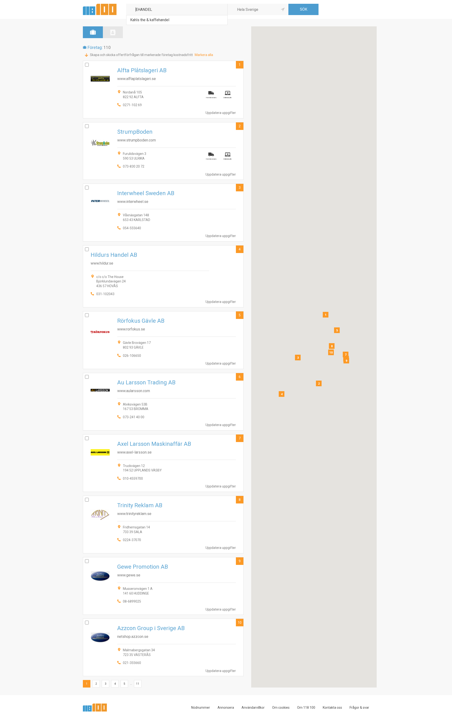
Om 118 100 (306, 707)
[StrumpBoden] (163, 151)
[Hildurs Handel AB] (163, 276)
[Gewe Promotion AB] (163, 586)
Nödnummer (200, 707)
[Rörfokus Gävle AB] (163, 340)
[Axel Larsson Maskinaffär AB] (163, 463)
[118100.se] (100, 5)
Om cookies (281, 707)
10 (240, 622)
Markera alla (204, 55)
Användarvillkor (253, 707)
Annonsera (226, 707)
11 (137, 683)
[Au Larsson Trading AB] (163, 401)
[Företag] (93, 32)
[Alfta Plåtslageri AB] (163, 89)
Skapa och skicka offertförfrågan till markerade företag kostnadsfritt (141, 55)
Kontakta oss (332, 707)
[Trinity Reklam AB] (163, 524)
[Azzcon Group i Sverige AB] (163, 647)
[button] (325, 315)
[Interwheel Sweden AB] (163, 212)
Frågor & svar (359, 707)
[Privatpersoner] (113, 32)
